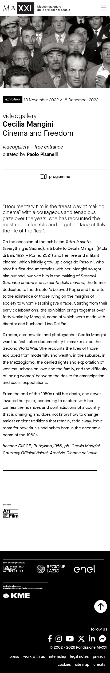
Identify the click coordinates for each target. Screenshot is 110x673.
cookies (64, 664)
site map (82, 664)
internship (57, 656)
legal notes (79, 656)
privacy (99, 656)
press (14, 656)
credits (99, 664)
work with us (34, 656)
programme (59, 176)
